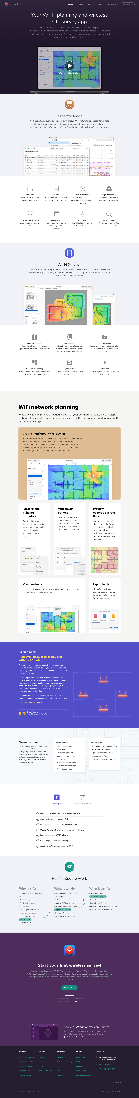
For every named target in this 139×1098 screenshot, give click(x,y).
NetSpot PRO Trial (46, 1071)
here (109, 974)
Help (81, 4)
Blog (59, 1071)
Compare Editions (24, 1075)
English (117, 1082)
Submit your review (74, 1001)
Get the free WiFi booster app (76, 1037)
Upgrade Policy (81, 1066)
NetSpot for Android (26, 1066)
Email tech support (105, 1064)
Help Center (61, 1057)
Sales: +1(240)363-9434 (107, 1069)
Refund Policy (81, 1071)
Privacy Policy (81, 1057)
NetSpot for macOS (25, 1062)
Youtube (118, 1092)
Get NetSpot (128, 4)
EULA (78, 1062)
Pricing (41, 1066)
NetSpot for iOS (24, 1071)
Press (101, 4)
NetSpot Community (64, 1062)
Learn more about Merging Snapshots (34, 702)
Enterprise (112, 4)
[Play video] (69, 66)
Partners (91, 4)
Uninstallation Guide (83, 1075)
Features (71, 4)
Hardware (61, 1075)
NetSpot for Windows (26, 1057)
